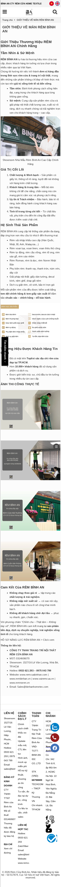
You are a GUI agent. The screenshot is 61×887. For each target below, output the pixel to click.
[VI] (51, 5)
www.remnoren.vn (20, 682)
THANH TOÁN (36, 714)
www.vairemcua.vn (43, 678)
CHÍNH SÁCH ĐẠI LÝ (22, 716)
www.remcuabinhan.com (33, 674)
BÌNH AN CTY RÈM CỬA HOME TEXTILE (21, 3)
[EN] (57, 5)
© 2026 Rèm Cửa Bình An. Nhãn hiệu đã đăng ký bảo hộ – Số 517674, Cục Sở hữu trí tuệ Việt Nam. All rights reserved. (30, 875)
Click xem (48, 639)
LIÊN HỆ (9, 713)
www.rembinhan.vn (20, 678)
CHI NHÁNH (50, 714)
